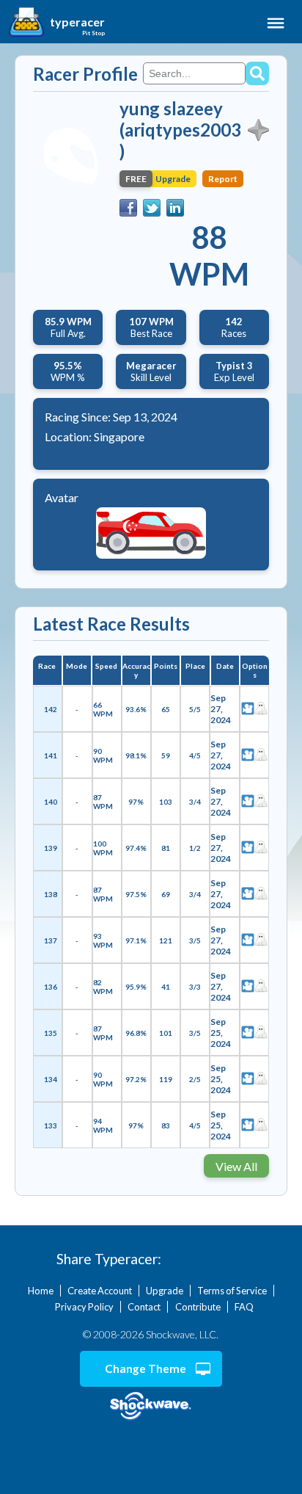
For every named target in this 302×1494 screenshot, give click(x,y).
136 (50, 986)
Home (41, 1291)
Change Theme (145, 1368)
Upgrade (164, 1291)
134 (50, 1079)
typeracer (77, 22)
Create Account (99, 1291)
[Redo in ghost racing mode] (261, 709)
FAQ (244, 1307)
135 (50, 1033)
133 (50, 1125)
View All (236, 1166)
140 (50, 801)
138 (50, 894)
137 (50, 940)
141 (50, 755)
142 (50, 709)
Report (222, 178)
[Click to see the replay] (247, 709)
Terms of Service (232, 1291)
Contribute (198, 1307)
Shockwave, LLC (151, 1406)
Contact (144, 1307)
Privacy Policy (84, 1307)
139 (50, 848)
